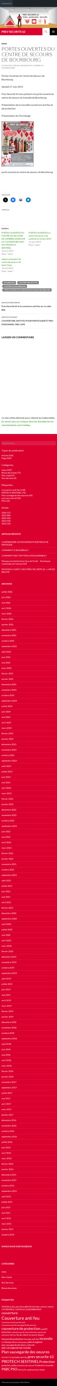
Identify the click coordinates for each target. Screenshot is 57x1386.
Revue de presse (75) (11, 472)
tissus (42, 1370)
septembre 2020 (9, 918)
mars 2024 (7, 728)
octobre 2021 (8, 869)
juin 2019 (6, 989)
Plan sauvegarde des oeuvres (26, 1352)
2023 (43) (6, 521)
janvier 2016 (7, 1169)
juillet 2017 (7, 1093)
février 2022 (7, 853)
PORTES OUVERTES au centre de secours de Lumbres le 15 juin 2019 (40, 235)
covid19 (44, 1329)
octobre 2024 (8, 695)
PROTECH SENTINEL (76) (14, 492)
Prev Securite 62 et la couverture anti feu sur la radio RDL (26, 306)
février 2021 (7, 907)
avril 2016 (6, 1153)
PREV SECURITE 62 (13, 31)
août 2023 (6, 766)
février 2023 (7, 798)
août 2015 (6, 1196)
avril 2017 (6, 1104)
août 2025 (6, 651)
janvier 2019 (7, 1016)
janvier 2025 (7, 679)
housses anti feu (31, 1339)
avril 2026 (6, 608)
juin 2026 (6, 597)
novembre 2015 (9, 1180)
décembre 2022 (9, 809)
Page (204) (6, 458)
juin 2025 (6, 657)
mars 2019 (7, 1006)
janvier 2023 (7, 804)
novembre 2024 (9, 690)
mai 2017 (6, 1098)
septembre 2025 (9, 646)
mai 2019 (6, 995)
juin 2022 (6, 831)
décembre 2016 (9, 1120)
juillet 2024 (7, 706)
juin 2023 (6, 777)
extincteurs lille (7, 1335)
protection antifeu (9, 1365)
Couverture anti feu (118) (13, 490)
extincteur (6, 1332)
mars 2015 (7, 1223)
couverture (10, 1313)
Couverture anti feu (28, 283)
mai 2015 (6, 1213)
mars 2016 (7, 1158)
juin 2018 (6, 1049)
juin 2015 (6, 1207)
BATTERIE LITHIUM (39, 1307)
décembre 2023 (9, 744)
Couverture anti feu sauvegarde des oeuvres (19, 1325)
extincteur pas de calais (20, 1332)
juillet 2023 (7, 771)
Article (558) (7, 455)
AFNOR (5, 1306)
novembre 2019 (9, 962)
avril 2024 (6, 722)
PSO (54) (6, 501)
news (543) (7, 470)
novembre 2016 (9, 1125)
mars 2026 (7, 613)
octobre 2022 (8, 820)
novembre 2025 (9, 635)
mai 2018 (6, 1055)
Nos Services (8, 1282)
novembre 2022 (9, 815)
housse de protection (13, 1338)
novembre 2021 (9, 864)
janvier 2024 (7, 739)
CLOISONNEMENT (33, 1309)
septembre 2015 (9, 1191)
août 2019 (6, 978)
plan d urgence (35, 1342)
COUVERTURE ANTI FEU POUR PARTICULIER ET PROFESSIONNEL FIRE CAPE (28, 321)
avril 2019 (6, 1000)
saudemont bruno (33, 1370)
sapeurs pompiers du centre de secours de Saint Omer (11, 262)
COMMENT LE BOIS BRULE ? (15, 550)
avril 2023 (6, 788)
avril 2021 (6, 902)
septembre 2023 (9, 760)
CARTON (50, 1307)
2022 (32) (6, 523)
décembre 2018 (9, 1022)
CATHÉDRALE (8, 1309)
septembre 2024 (9, 700)
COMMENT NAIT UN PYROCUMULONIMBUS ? (24, 555)
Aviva (22, 1306)
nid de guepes (22, 1342)
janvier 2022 (7, 858)
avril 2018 (6, 1060)
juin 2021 (6, 891)
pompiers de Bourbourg (15, 286)
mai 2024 (6, 717)
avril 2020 (6, 940)
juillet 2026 (7, 591)
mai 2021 (6, 897)
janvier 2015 (7, 1229)
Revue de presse (9, 1288)
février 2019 (7, 1011)
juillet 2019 (7, 984)
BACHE (28, 1307)
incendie (46, 1338)
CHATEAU (19, 1309)
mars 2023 (7, 793)
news (4, 44)
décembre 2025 (9, 630)
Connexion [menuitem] (6, 3)
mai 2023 (6, 782)
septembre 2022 (9, 826)
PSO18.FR (22, 1370)
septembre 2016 (9, 1136)
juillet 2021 (7, 886)
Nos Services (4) (9, 478)
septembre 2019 (9, 973)
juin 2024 (6, 711)
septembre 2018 (9, 1038)
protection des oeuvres (25, 1365)
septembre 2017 (9, 1087)
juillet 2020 (7, 929)
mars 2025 (7, 668)
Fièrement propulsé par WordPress (15, 1382)
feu (14, 1335)
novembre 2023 (9, 749)
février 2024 (7, 733)
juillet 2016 (7, 1142)
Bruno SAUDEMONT (23, 65)
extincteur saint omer (37, 1332)
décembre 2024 (9, 684)
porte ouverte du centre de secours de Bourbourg (27, 290)
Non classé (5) (8, 475)
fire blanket (33, 1335)
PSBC (6, 1369)
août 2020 (6, 924)
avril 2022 (6, 842)
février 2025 (7, 673)
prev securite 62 (41, 1357)
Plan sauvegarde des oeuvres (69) (17, 495)
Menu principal (53, 31)
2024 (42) (6, 518)
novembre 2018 (9, 1027)
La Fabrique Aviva (9, 1342)
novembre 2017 (9, 1082)
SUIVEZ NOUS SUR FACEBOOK (17, 1246)
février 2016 (7, 1163)
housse (41, 1335)
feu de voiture (22, 1335)
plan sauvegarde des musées (16, 1347)
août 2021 (6, 880)
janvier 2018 (7, 1076)
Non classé (7, 1277)
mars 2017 (7, 1109)
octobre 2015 (8, 1185)
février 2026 (7, 619)
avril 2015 (6, 1218)
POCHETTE (6, 1357)
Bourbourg (9, 283)
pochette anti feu (19, 1357)
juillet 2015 (7, 1202)
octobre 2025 (8, 641)
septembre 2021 (9, 875)
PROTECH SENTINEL (20, 1361)
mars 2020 (7, 946)
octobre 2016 (8, 1131)
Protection (47, 1362)
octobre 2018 (8, 1033)
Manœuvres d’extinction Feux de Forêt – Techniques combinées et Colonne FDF (26, 562)
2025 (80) (6, 515)
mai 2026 (6, 602)
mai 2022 (6, 837)
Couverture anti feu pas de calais (14, 1322)
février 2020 (7, 951)
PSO (14, 1369)
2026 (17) (6, 512)
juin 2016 (6, 1147)
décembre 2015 (9, 1174)
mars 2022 (7, 848)
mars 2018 (7, 1065)
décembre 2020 (9, 913)
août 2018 (6, 1044)
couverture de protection (21, 1328)
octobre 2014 (8, 1234)
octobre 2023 (8, 755)
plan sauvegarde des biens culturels (18, 1345)
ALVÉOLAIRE (14, 1307)
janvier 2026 (7, 624)
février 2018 (7, 1071)
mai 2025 (6, 662)
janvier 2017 (7, 1114)
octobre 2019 (8, 967)
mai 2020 (6, 935)
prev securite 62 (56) (11, 498)
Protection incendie (44, 1365)
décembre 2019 (9, 956)
